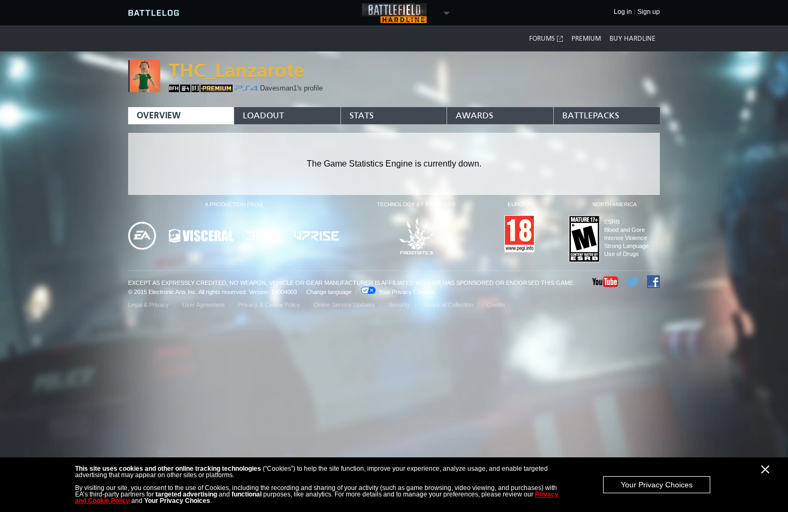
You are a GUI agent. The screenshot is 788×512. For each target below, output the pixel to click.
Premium (586, 38)
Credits (496, 305)
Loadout (263, 115)
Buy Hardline (632, 38)
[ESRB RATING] (584, 239)
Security (399, 305)
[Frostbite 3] (416, 237)
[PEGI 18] (519, 234)
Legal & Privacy (148, 305)
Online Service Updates (344, 305)
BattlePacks (590, 115)
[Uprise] (316, 236)
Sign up (648, 12)
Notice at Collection (448, 305)
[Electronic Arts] (142, 236)
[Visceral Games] (201, 236)
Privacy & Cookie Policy (269, 305)
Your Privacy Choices (657, 484)
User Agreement (203, 305)
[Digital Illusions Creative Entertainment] (263, 236)
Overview (159, 115)
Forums (542, 38)
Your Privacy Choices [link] (406, 292)
